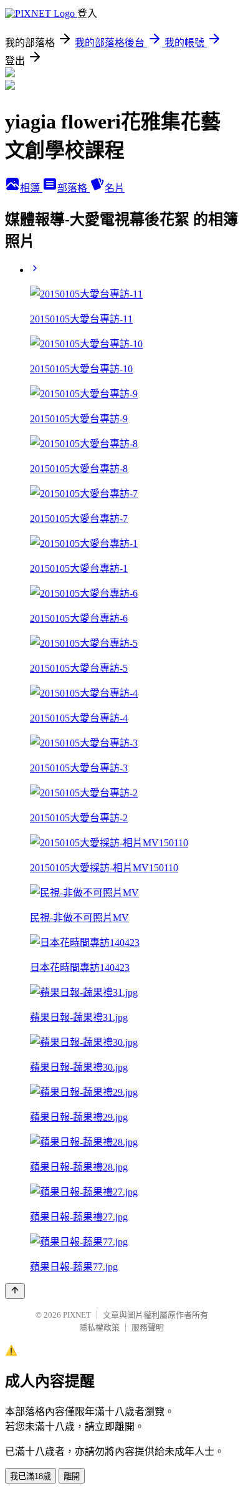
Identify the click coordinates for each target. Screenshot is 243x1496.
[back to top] (15, 1291)
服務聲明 (147, 1327)
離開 (72, 1476)
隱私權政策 (99, 1327)
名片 (115, 188)
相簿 (31, 188)
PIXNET (77, 1315)
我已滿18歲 (30, 1476)
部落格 (73, 188)
